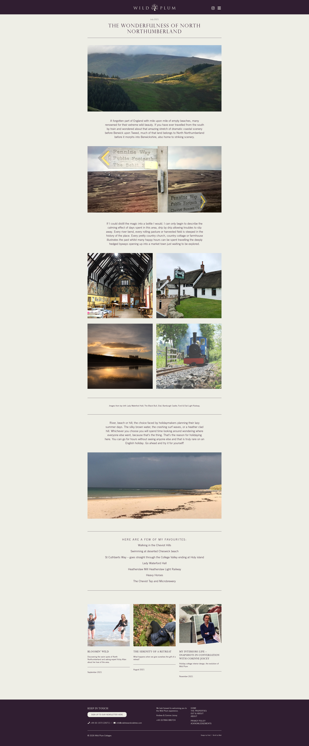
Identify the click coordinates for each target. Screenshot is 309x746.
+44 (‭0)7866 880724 (166, 720)
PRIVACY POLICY (198, 721)
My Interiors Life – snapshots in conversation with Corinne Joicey (199, 655)
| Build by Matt (216, 735)
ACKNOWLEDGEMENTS (201, 723)
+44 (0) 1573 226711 (100, 723)
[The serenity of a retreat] (154, 627)
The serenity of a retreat (152, 651)
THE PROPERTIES (199, 711)
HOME (193, 708)
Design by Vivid (206, 735)
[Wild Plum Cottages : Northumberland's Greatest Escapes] (154, 7)
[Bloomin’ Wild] (109, 627)
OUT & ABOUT (197, 713)
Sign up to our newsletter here (107, 714)
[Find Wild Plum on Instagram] (213, 8)
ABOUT (194, 716)
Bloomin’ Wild (98, 651)
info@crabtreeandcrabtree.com (129, 723)
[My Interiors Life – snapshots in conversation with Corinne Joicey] (200, 627)
